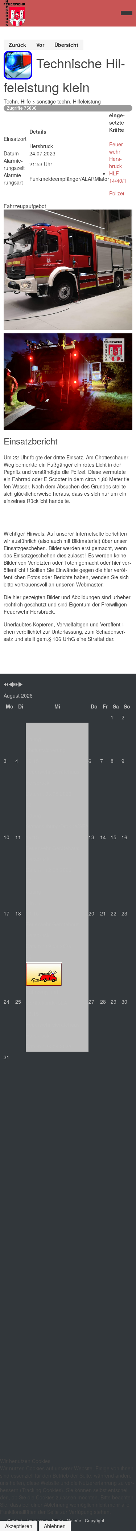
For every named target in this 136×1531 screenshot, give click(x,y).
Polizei (116, 193)
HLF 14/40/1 (118, 177)
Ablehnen (55, 1526)
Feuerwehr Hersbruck (117, 155)
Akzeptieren (18, 1526)
